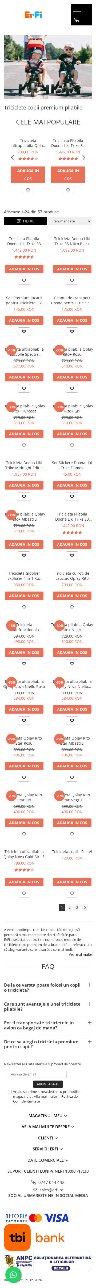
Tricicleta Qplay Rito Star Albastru (72, 741)
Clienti (46, 1138)
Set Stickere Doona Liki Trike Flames (72, 465)
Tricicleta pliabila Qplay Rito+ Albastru (24, 517)
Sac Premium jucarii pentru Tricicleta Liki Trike (24, 300)
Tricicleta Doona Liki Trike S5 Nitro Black (72, 241)
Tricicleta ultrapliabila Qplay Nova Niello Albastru (72, 684)
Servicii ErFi (46, 1148)
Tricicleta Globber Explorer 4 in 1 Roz (24, 576)
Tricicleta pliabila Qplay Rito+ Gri (72, 408)
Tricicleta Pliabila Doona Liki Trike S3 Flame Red (24, 241)
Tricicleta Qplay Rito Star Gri (24, 797)
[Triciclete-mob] (48, 67)
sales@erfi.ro (51, 1189)
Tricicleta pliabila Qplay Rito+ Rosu (72, 352)
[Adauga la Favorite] (28, 190)
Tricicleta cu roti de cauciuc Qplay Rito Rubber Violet (72, 576)
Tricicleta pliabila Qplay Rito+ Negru (72, 627)
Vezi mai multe (80, 954)
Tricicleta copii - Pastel (72, 851)
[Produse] (78, 11)
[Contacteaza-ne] (77, 20)
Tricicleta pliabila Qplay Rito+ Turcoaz (24, 408)
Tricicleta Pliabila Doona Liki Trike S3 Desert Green (68, 143)
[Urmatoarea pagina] (84, 907)
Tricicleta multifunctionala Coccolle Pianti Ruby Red (24, 627)
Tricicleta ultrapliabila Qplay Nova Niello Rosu (24, 684)
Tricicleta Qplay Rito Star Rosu (24, 741)
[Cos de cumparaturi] (76, 30)
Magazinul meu (46, 1115)
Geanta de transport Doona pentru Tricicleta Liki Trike (72, 300)
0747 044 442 (51, 1182)
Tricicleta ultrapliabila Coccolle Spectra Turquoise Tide (24, 352)
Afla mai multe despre (46, 1126)
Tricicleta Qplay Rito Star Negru (72, 797)
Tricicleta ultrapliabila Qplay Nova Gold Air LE (28, 143)
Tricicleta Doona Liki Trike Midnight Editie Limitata (24, 465)
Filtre (27, 220)
